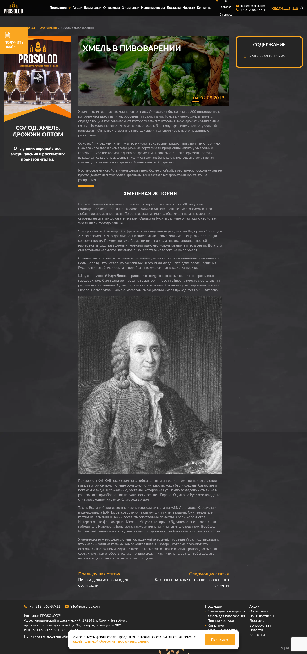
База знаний (92, 7)
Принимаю (219, 639)
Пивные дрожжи (221, 620)
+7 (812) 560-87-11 (45, 606)
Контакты (204, 7)
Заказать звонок (284, 8)
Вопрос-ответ (260, 625)
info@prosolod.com (85, 606)
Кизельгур (216, 625)
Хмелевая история (267, 56)
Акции (77, 7)
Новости (188, 7)
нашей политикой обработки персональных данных (110, 641)
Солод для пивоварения (226, 611)
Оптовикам (111, 7)
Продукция (58, 7)
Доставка (174, 7)
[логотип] (13, 8)
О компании (130, 7)
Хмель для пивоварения (226, 616)
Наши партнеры (153, 7)
